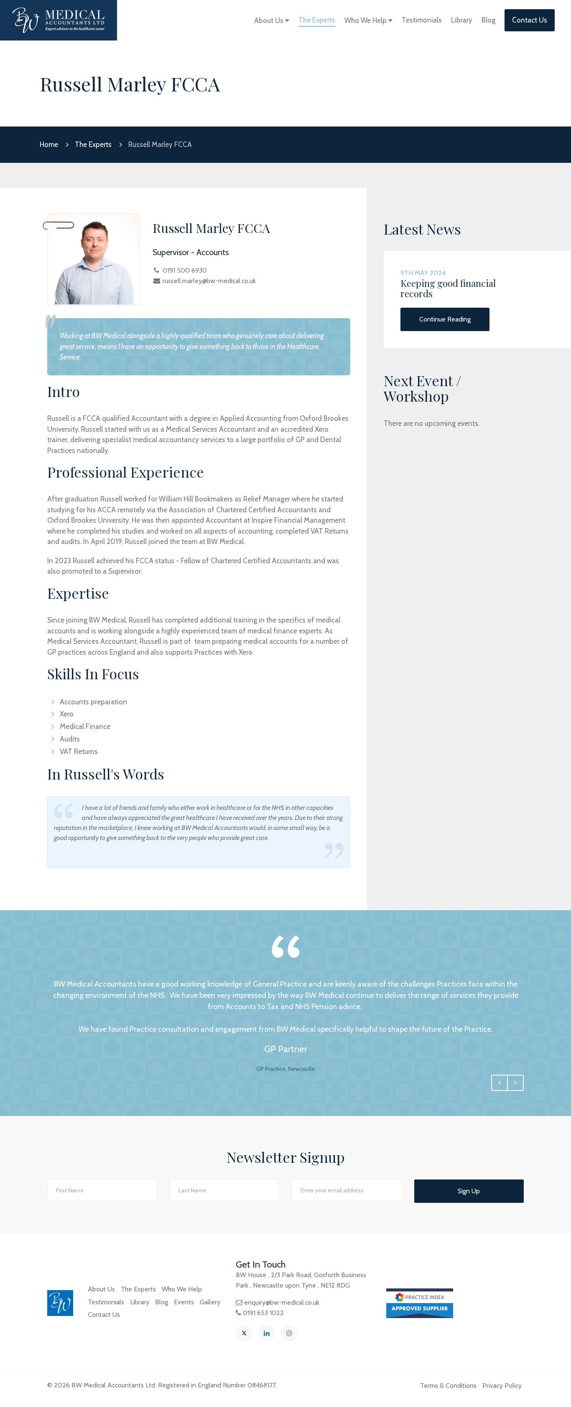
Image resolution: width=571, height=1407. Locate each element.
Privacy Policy (502, 1385)
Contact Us (529, 20)
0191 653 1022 (263, 1313)
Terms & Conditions (448, 1385)
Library (461, 20)
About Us (269, 20)
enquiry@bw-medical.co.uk (281, 1302)
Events (184, 1302)
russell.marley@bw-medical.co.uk (209, 281)
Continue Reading (445, 319)
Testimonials (422, 20)
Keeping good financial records (448, 288)
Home (49, 144)
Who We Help (366, 20)
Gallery (210, 1302)
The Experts (316, 20)
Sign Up (469, 1191)
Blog (488, 20)
